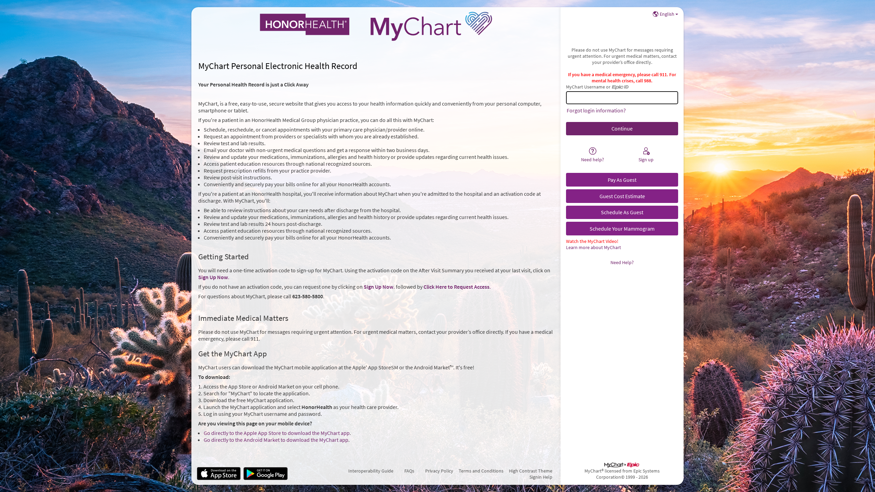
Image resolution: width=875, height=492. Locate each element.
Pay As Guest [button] (622, 179)
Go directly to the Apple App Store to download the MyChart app (277, 432)
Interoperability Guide (370, 471)
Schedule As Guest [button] (622, 212)
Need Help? (622, 262)
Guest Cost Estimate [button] (622, 196)
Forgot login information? (596, 110)
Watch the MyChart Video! (592, 241)
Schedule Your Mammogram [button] (622, 228)
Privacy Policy (439, 471)
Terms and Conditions (481, 471)
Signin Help (540, 477)
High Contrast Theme (530, 471)
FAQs (409, 471)
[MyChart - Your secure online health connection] (376, 26)
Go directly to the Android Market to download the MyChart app (276, 439)
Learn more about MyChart (593, 247)
